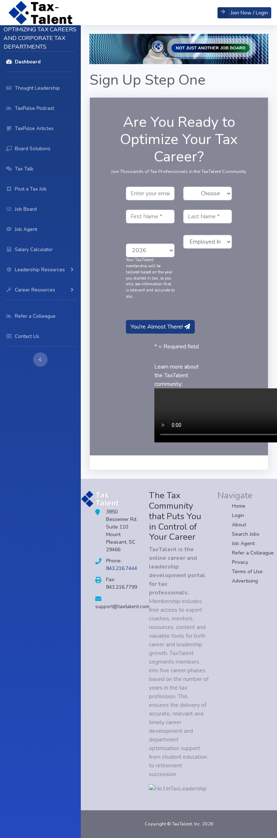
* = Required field (176, 347)
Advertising (245, 581)
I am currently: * (202, 228)
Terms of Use (247, 571)
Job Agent (243, 543)
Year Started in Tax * (149, 232)
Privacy (240, 562)
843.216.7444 (121, 568)
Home (238, 506)
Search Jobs (245, 534)
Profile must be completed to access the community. (177, 308)
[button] (244, 12)
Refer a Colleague (253, 552)
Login (238, 515)
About (239, 524)
